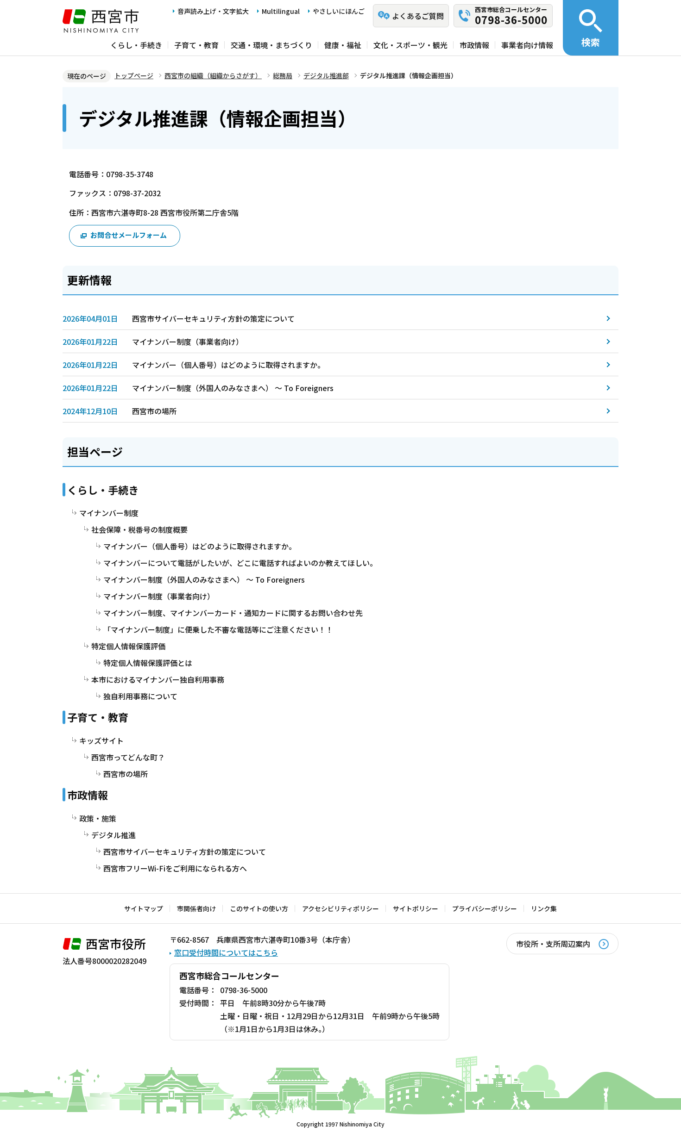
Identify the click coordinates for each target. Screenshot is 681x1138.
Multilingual (281, 11)
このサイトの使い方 (259, 908)
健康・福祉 (342, 44)
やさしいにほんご (339, 11)
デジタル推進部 (326, 75)
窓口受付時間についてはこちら (226, 952)
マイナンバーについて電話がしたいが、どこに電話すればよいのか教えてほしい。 (240, 562)
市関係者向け (196, 908)
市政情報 (474, 44)
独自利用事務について (140, 696)
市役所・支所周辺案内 (553, 943)
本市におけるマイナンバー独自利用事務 (157, 679)
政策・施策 (97, 818)
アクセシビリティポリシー (340, 908)
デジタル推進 (113, 834)
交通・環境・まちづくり (271, 44)
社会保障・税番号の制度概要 (139, 529)
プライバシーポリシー (484, 908)
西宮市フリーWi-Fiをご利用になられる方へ (175, 868)
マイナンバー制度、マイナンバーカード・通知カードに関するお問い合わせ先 (233, 612)
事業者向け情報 (527, 44)
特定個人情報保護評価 (128, 646)
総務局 (282, 75)
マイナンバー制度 (109, 512)
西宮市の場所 (154, 411)
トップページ (133, 75)
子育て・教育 (196, 44)
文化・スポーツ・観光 (410, 44)
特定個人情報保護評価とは (147, 662)
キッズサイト (101, 740)
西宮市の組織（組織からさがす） (213, 75)
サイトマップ (143, 908)
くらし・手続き (136, 44)
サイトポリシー (415, 908)
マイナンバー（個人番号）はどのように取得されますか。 (228, 364)
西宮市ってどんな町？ (128, 757)
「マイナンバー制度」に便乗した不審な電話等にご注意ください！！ (218, 629)
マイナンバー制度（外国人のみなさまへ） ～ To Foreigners (233, 387)
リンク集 (544, 908)
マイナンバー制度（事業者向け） (187, 341)
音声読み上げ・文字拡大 (213, 11)
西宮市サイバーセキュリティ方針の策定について (213, 318)
